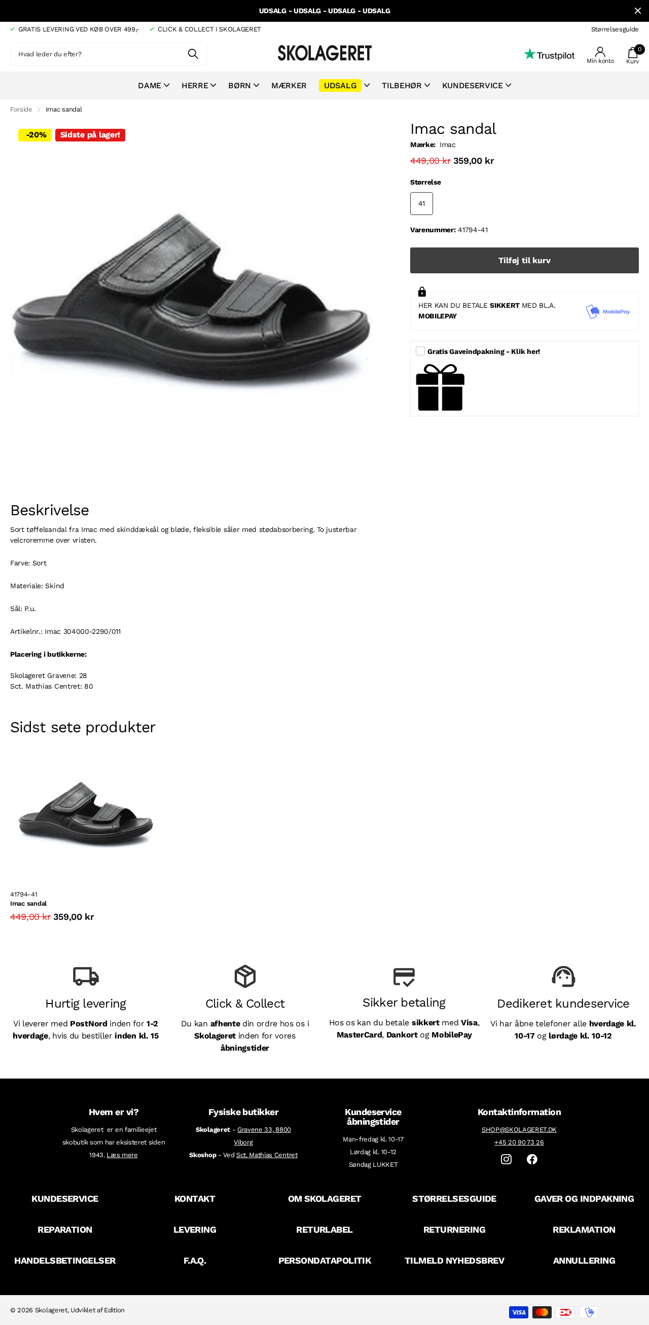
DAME (149, 85)
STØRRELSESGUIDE (454, 1198)
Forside (21, 109)
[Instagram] (506, 1159)
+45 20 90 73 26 (519, 1142)
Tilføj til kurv (524, 260)
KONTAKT (194, 1198)
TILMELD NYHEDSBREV (454, 1260)
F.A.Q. (195, 1260)
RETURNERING (454, 1229)
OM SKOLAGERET (325, 1198)
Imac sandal (28, 903)
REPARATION (65, 1229)
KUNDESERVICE (64, 1198)
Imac (448, 144)
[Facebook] (532, 1159)
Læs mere (121, 1155)
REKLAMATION (584, 1229)
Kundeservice (472, 85)
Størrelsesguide (615, 29)
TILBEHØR (401, 85)
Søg (193, 54)
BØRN (239, 85)
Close (638, 11)
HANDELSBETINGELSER (64, 1260)
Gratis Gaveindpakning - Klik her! (483, 351)
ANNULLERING (584, 1260)
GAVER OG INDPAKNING (584, 1198)
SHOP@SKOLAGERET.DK (519, 1129)
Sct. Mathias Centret (267, 1155)
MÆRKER (289, 85)
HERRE (195, 85)
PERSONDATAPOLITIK (324, 1260)
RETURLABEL (324, 1229)
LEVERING (195, 1229)
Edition (114, 1310)
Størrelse (425, 182)
